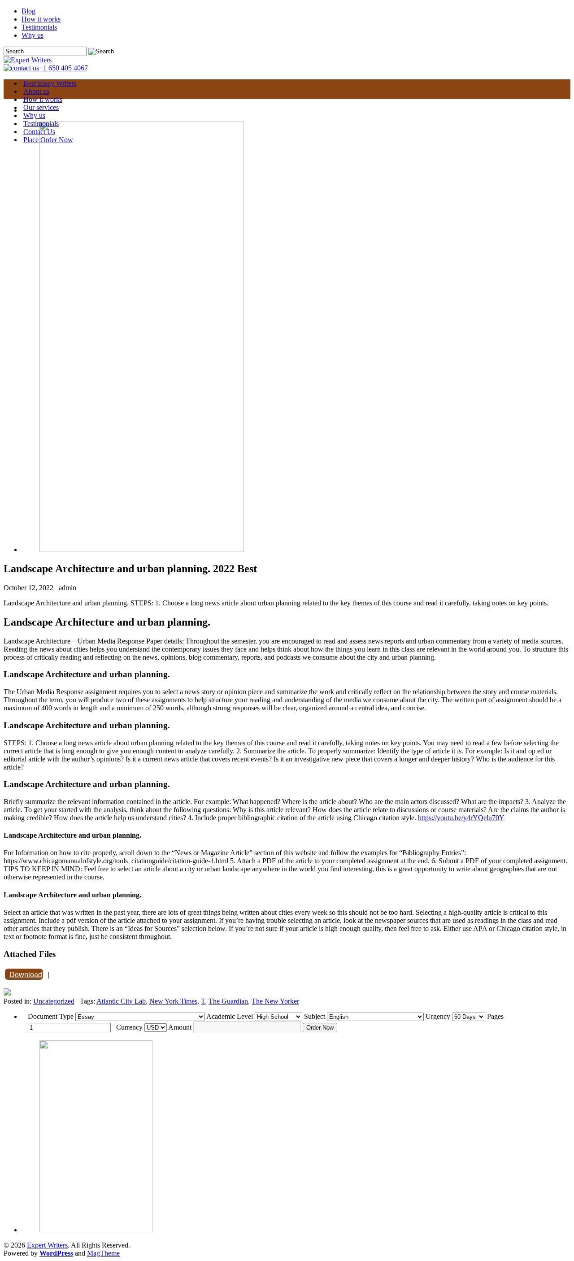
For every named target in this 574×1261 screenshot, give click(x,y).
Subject (314, 1016)
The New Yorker (275, 1001)
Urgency (438, 1016)
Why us (32, 35)
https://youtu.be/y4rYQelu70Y (461, 818)
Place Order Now (48, 139)
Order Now (320, 1027)
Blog (28, 11)
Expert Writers (47, 1245)
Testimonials (39, 27)
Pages (495, 1016)
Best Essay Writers (49, 83)
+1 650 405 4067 (63, 68)
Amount (179, 1027)
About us (36, 91)
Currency (129, 1027)
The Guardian (228, 1001)
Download (25, 974)
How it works (41, 19)
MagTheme (103, 1253)
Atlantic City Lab (121, 1001)
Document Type (51, 1016)
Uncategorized (53, 1001)
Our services (41, 107)
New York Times (173, 1001)
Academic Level (229, 1016)
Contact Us (39, 131)
